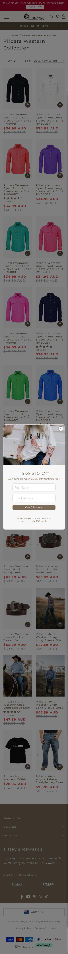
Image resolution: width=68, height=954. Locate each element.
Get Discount (34, 507)
